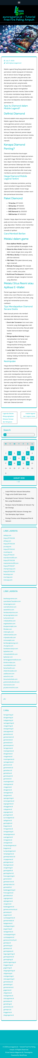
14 (23, 458)
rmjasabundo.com (10, 637)
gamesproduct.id (9, 857)
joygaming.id (8, 929)
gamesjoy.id (7, 912)
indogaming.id (8, 720)
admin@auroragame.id (13, 63)
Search (7, 430)
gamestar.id (7, 779)
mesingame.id (8, 784)
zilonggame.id (8, 807)
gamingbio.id (8, 823)
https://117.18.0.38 (9, 560)
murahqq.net (8, 552)
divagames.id (8, 754)
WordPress (23, 1055)
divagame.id (8, 790)
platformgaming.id (10, 962)
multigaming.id (8, 976)
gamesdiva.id (8, 743)
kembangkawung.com (11, 643)
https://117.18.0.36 (9, 538)
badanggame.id (9, 907)
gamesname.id (8, 987)
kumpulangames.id (10, 845)
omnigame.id (8, 843)
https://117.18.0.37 (9, 566)
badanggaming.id (9, 890)
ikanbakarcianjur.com (11, 649)
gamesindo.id (8, 740)
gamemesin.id (8, 768)
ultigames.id (8, 993)
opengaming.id (8, 798)
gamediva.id (8, 773)
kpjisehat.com (8, 651)
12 (14, 458)
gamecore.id (8, 765)
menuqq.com (8, 580)
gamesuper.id (8, 776)
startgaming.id (8, 729)
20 (19, 463)
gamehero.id (8, 770)
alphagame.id (8, 901)
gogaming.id (8, 968)
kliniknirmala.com (9, 662)
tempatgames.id (9, 834)
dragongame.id (9, 1015)
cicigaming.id (8, 868)
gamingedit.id (8, 870)
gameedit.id (8, 887)
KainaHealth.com (9, 668)
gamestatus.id (8, 1007)
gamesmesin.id (9, 737)
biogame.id (7, 848)
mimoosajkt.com (9, 640)
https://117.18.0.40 (9, 572)
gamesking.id (8, 985)
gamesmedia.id (9, 921)
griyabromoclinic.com (11, 687)
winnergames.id (9, 801)
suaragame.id (8, 837)
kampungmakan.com (11, 615)
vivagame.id (8, 787)
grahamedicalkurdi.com (11, 682)
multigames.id (8, 996)
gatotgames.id (8, 862)
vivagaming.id (8, 726)
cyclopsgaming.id (9, 934)
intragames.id (8, 829)
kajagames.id (8, 923)
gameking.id (8, 1004)
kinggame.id (8, 1012)
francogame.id (8, 893)
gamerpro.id (8, 948)
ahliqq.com (7, 541)
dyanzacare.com (9, 685)
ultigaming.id (8, 973)
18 (10, 463)
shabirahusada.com (10, 671)
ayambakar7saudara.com (12, 601)
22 (28, 463)
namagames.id (8, 762)
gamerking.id (8, 946)
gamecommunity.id (10, 940)
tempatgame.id (9, 854)
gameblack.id (8, 896)
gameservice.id (9, 882)
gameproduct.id (9, 884)
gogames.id (7, 990)
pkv (5, 699)
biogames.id (8, 826)
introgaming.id (8, 832)
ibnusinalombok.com (10, 679)
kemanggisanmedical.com (12, 660)
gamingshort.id (9, 873)
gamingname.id (9, 957)
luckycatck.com (9, 618)
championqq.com (9, 569)
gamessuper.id (8, 745)
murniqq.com (8, 577)
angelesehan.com (9, 624)
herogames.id (8, 748)
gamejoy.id (7, 943)
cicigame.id (7, 904)
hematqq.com (8, 574)
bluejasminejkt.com (10, 626)
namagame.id (8, 793)
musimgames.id (9, 759)
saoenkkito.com (9, 610)
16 (32, 458)
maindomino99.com (10, 558)
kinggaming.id (8, 965)
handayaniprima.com (11, 612)
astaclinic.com (8, 676)
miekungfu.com (9, 632)
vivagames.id (8, 756)
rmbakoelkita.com (9, 621)
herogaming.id (8, 715)
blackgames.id (8, 865)
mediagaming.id (9, 926)
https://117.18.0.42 (9, 549)
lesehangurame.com (10, 598)
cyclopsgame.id (9, 937)
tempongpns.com (9, 604)
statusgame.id (8, 731)
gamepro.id (7, 1010)
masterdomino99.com (11, 563)
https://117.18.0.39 (9, 544)
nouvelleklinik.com (10, 665)
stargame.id (8, 795)
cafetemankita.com (10, 635)
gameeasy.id (8, 1001)
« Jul (18, 482)
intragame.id (8, 840)
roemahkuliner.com (10, 607)
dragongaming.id (9, 971)
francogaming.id (9, 876)
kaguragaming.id (9, 954)
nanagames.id (8, 932)
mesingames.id (9, 751)
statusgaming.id (9, 979)
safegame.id (8, 820)
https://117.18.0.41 (9, 555)
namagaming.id (9, 723)
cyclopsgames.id (9, 918)
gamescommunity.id (10, 909)
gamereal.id (7, 879)
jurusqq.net (7, 546)
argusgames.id (8, 804)
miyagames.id (8, 859)
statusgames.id (9, 998)
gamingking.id (8, 959)
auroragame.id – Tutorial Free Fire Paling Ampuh (19, 18)
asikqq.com (7, 535)
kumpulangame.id (9, 851)
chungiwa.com (8, 646)
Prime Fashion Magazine (13, 1052)
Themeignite (28, 1052)
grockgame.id (8, 815)
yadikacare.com (9, 674)
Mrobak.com (8, 629)
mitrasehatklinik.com (11, 654)
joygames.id (8, 915)
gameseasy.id (8, 982)
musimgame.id (8, 781)
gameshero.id (8, 734)
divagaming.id (8, 718)
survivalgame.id (9, 818)
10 (5, 458)
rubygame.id (8, 809)
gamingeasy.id (8, 951)
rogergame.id (8, 898)
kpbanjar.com (8, 657)
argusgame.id (8, 812)
